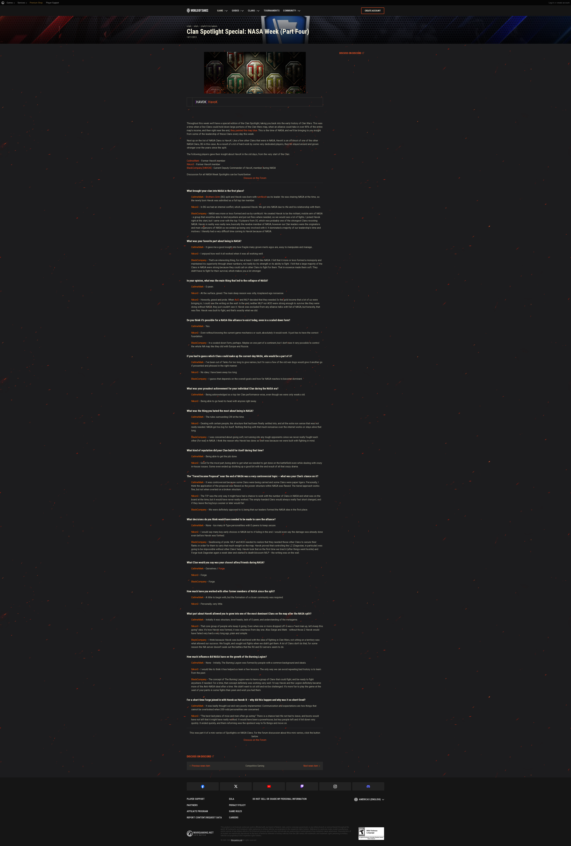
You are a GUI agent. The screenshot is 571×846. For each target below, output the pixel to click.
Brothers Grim (213, 196)
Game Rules (235, 811)
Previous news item (201, 765)
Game (220, 10)
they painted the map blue (243, 130)
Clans (251, 10)
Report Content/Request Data (204, 817)
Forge (222, 568)
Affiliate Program (197, 811)
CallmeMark (193, 160)
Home (189, 26)
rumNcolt (262, 196)
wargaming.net (200, 833)
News (196, 26)
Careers (233, 817)
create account (563, 3)
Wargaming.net (236, 840)
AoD (237, 299)
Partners (192, 805)
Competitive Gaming (209, 26)
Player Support (196, 799)
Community (289, 10)
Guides (235, 10)
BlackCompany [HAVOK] (199, 167)
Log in (551, 3)
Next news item (310, 765)
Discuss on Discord (350, 53)
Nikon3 (190, 164)
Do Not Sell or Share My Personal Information (280, 799)
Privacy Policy (237, 805)
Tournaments (272, 10)
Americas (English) (370, 799)
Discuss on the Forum (255, 178)
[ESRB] (371, 833)
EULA (231, 799)
